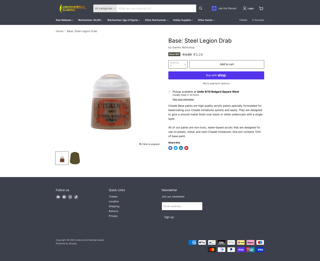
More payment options (216, 83)
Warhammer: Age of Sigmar (123, 20)
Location (114, 201)
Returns (113, 211)
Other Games (205, 20)
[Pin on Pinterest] (186, 148)
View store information (183, 99)
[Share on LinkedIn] (181, 148)
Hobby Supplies (182, 20)
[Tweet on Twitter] (176, 148)
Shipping (114, 206)
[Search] (200, 8)
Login (251, 8)
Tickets (243, 20)
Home (59, 31)
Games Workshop (183, 47)
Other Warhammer (156, 20)
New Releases (64, 20)
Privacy (113, 216)
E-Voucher (258, 20)
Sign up (169, 217)
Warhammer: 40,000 (89, 20)
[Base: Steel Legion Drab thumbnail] (62, 158)
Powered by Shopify (66, 243)
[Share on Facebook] (170, 148)
